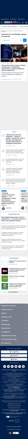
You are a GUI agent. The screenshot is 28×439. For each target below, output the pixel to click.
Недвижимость (5, 19)
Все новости (9, 30)
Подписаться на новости (8, 305)
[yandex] (23, 366)
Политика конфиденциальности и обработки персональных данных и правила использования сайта (14, 413)
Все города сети (6, 343)
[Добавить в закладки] (25, 79)
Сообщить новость (7, 309)
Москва (3, 30)
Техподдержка (5, 332)
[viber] (19, 366)
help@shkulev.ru (17, 388)
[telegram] (4, 366)
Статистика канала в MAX (9, 339)
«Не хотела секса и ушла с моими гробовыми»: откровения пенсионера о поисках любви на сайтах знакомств (13, 67)
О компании (4, 320)
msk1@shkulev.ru (20, 384)
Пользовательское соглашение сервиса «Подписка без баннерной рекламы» (14, 410)
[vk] (8, 366)
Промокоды (13, 19)
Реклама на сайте (6, 317)
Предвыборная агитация (8, 335)
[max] (15, 366)
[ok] (12, 366)
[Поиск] (19, 22)
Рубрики (3, 313)
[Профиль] (26, 22)
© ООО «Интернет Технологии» (14, 429)
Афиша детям (21, 19)
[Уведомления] (23, 22)
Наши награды (5, 324)
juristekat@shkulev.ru (16, 387)
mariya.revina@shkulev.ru (9, 391)
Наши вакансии (5, 328)
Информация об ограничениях (14, 403)
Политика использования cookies (14, 405)
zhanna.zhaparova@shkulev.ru (9, 396)
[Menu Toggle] (1, 22)
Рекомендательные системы (14, 407)
